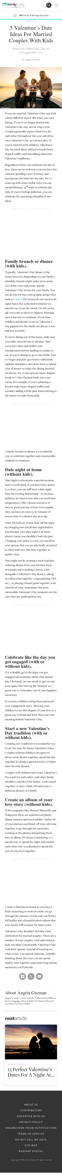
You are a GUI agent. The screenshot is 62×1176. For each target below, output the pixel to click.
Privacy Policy (31, 1122)
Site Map (31, 1145)
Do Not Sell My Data (31, 1139)
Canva (17, 299)
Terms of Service (31, 1134)
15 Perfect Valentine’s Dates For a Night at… (31, 1072)
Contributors (31, 1110)
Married (31, 21)
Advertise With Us (31, 1116)
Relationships (16, 1064)
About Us (31, 1105)
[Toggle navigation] (48, 5)
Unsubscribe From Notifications (31, 1128)
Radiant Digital (31, 1151)
